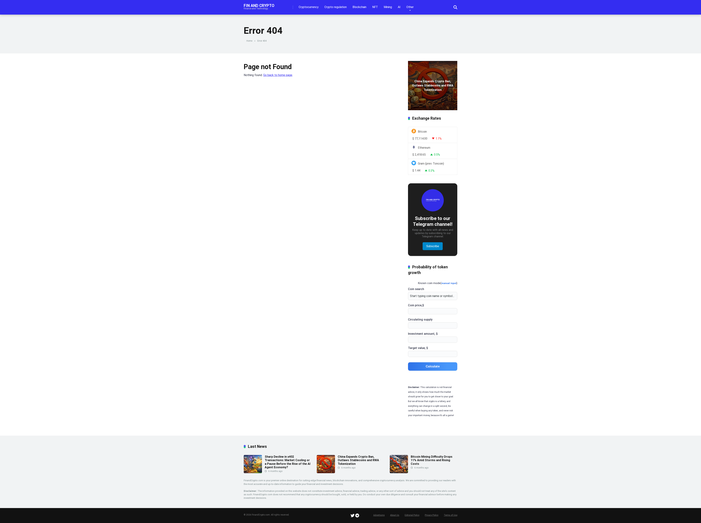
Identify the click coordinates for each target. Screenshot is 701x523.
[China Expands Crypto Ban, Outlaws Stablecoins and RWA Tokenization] (326, 472)
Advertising (379, 515)
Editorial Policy (412, 515)
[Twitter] (352, 516)
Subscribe (432, 246)
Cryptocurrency (309, 7)
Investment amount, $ (423, 333)
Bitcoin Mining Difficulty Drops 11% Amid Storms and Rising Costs (431, 460)
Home (249, 41)
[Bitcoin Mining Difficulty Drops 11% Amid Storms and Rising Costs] (399, 472)
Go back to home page (277, 75)
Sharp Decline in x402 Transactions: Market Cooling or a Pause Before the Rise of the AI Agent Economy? (287, 462)
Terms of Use (450, 515)
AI (399, 7)
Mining (388, 7)
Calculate (433, 366)
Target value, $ (418, 348)
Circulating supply (420, 319)
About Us (394, 515)
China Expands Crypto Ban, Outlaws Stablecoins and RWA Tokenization (358, 460)
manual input (448, 283)
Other (410, 7)
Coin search (416, 289)
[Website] (357, 516)
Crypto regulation (335, 7)
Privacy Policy (431, 515)
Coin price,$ (416, 305)
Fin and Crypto (259, 5)
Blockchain (359, 7)
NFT (375, 7)
